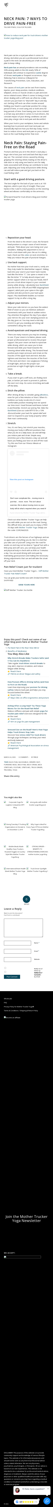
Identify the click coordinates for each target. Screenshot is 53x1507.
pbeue (36, 757)
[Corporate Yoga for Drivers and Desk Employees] (15, 812)
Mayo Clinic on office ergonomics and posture (29, 697)
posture (17, 767)
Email (36, 951)
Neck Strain (32, 765)
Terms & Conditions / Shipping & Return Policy (21, 1010)
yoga (15, 770)
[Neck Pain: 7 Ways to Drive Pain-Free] (26, 42)
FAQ (5, 1002)
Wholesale (8, 999)
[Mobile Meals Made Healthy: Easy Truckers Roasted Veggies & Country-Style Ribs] (15, 856)
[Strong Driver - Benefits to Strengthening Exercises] (37, 856)
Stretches (26, 767)
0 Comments (23, 757)
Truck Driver (36, 767)
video (27, 255)
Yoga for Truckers (24, 27)
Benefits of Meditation (17, 651)
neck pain (20, 87)
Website (37, 959)
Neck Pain (22, 765)
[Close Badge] (38, 1500)
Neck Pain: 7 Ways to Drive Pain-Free (25, 21)
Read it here (15, 671)
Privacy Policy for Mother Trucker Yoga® (19, 1007)
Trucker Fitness (10, 27)
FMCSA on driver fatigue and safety (25, 674)
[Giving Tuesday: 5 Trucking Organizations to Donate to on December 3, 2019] (15, 834)
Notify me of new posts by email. (38, 975)
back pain (13, 762)
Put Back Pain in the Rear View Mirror (24, 648)
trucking (8, 770)
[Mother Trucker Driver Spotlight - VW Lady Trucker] (37, 878)
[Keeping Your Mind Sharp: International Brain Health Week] (15, 878)
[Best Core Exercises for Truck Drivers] (37, 812)
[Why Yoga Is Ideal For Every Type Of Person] (37, 834)
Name (36, 943)
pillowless (44, 394)
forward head (10, 765)
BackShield (44, 285)
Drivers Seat (34, 762)
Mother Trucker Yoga (31, 513)
